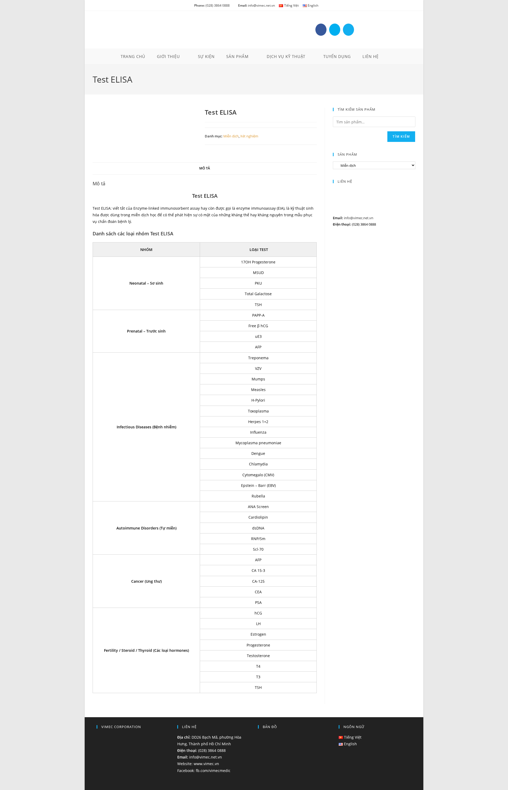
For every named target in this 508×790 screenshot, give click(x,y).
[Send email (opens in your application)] (348, 30)
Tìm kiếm (401, 136)
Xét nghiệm (249, 136)
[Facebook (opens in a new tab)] (320, 30)
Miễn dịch (231, 136)
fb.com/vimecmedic (213, 770)
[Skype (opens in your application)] (334, 30)
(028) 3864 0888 (212, 5)
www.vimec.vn (206, 763)
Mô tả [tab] (204, 168)
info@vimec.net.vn (256, 5)
